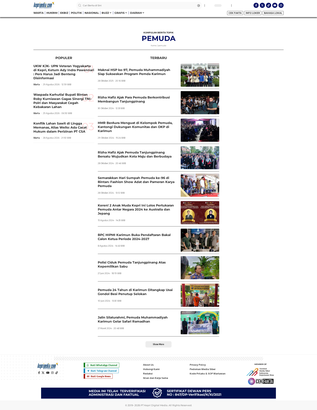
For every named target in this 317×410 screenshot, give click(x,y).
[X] (43, 372)
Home (153, 45)
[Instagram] (281, 5)
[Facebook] (39, 372)
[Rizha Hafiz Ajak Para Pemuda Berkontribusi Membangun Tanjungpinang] (200, 102)
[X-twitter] (262, 5)
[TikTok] (56, 372)
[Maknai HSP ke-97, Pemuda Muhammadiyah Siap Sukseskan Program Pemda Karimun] (200, 75)
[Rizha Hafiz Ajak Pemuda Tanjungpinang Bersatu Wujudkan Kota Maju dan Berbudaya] (200, 157)
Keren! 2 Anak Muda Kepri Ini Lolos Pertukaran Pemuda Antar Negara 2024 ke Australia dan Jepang (136, 209)
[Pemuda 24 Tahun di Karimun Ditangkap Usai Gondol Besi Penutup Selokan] (200, 295)
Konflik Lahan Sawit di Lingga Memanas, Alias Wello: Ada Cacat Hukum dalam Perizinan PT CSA (60, 127)
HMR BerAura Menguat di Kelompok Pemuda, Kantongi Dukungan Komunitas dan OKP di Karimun (135, 127)
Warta (36, 84)
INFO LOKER (253, 13)
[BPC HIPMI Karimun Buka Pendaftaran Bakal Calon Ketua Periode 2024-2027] (200, 240)
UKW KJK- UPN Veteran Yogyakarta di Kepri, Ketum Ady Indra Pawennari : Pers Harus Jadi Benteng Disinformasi (63, 72)
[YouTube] (47, 372)
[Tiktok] (268, 5)
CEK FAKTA (235, 13)
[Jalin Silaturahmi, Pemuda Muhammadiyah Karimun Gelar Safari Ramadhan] (200, 322)
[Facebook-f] (256, 5)
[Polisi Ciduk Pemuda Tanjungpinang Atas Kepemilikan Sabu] (200, 267)
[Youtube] (274, 5)
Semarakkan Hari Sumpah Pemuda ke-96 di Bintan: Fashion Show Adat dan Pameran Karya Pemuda (136, 182)
